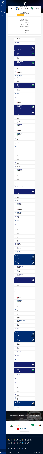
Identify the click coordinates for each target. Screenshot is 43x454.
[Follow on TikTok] (13, 435)
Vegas (1, 21)
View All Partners (24, 431)
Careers (14, 452)
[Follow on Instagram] (17, 435)
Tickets (2, 15)
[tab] (21, 35)
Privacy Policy (11, 452)
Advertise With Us (21, 452)
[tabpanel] (24, 224)
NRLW (1, 11)
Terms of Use (9, 452)
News (1, 5)
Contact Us (18, 452)
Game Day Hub (3, 12)
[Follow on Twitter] (16, 435)
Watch (2, 6)
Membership (2, 16)
